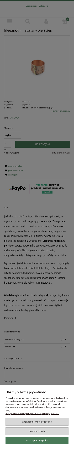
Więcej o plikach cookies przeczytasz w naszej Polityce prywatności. (32, 413)
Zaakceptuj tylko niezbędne (37, 421)
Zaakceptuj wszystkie (37, 440)
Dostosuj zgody (37, 431)
